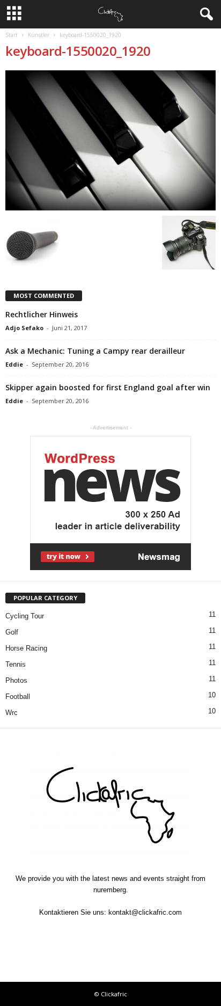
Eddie (14, 364)
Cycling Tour (24, 616)
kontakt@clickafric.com (145, 912)
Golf (11, 632)
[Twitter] (87, 933)
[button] (204, 14)
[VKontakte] (136, 933)
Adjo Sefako (24, 328)
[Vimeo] (111, 933)
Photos (16, 680)
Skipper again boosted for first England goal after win (107, 387)
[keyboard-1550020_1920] (110, 140)
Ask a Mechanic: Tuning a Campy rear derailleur (95, 351)
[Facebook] (62, 933)
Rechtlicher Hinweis (41, 314)
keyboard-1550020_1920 (78, 51)
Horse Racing (26, 648)
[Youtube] (160, 933)
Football (17, 696)
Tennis (15, 664)
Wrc (11, 713)
